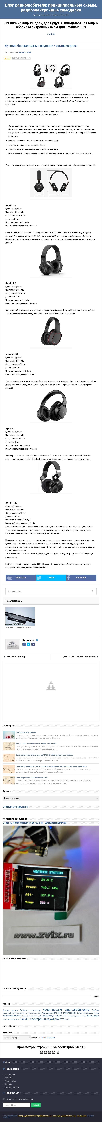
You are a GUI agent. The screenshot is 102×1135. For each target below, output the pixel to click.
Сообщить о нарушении (15, 807)
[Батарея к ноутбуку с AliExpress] (20, 616)
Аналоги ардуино (10, 1010)
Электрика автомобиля (11, 1019)
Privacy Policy (10, 1081)
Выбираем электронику (21, 58)
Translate (51, 1038)
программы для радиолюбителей (28, 1013)
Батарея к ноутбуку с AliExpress (18, 627)
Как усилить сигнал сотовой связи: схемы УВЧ (36, 744)
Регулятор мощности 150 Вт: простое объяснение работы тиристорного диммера (51, 766)
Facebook (81, 577)
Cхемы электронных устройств (42, 1019)
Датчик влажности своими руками (79, 656)
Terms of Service (12, 1087)
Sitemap (8, 1084)
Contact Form (10, 1075)
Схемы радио (93, 1016)
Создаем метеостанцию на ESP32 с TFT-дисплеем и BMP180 (34, 823)
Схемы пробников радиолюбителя (74, 1016)
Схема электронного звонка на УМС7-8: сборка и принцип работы (44, 755)
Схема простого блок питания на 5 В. (32, 778)
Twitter (51, 577)
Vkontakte (20, 577)
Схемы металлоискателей (31, 1016)
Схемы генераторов (85, 1013)
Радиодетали (48, 1013)
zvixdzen (51, 34)
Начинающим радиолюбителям (66, 1009)
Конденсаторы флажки (26, 732)
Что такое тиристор (16, 656)
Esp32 (67, 1019)
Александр (28, 640)
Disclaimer (9, 1078)
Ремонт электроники (65, 1012)
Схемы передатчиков (51, 1016)
